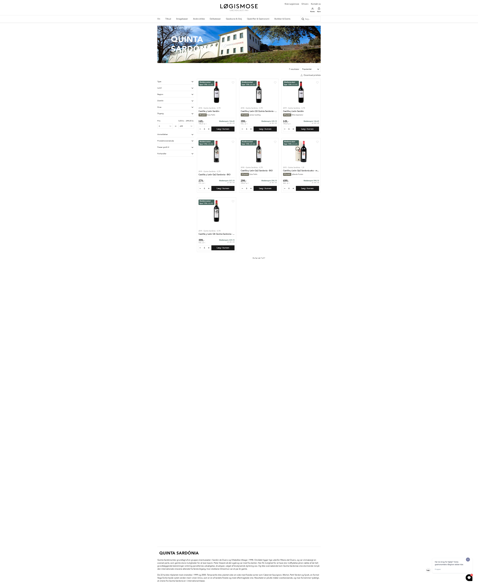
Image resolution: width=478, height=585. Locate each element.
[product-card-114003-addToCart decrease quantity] (200, 129)
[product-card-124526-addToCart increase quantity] (209, 247)
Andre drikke (199, 19)
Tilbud (168, 19)
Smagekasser (182, 19)
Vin (158, 19)
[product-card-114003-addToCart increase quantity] (209, 129)
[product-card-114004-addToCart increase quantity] (251, 188)
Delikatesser (215, 19)
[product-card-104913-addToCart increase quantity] (293, 188)
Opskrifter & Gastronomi (258, 19)
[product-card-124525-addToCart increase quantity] (209, 188)
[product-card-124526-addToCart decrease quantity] (200, 247)
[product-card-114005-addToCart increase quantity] (251, 129)
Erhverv (305, 4)
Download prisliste (312, 75)
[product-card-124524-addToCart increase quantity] (293, 129)
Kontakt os (316, 4)
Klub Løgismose (292, 4)
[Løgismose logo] (239, 7)
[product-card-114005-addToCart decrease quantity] (242, 129)
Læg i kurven (223, 129)
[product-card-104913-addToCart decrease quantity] (284, 188)
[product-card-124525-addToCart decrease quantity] (200, 188)
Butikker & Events (282, 19)
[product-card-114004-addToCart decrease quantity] (242, 188)
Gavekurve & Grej (234, 19)
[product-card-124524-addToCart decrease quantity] (284, 129)
